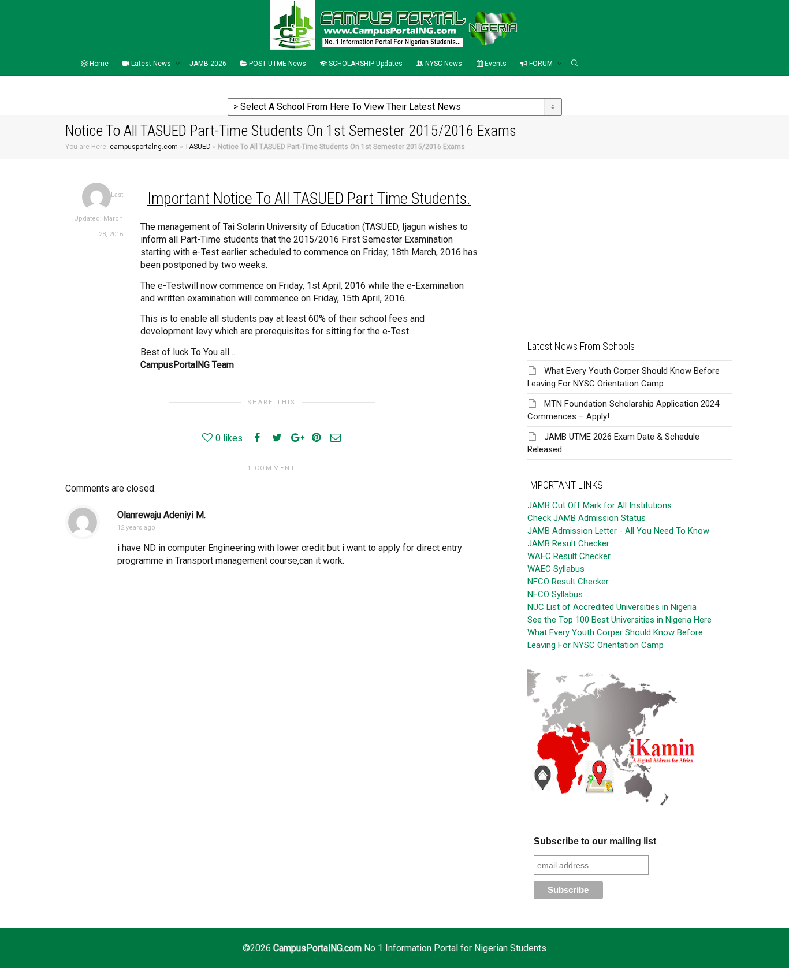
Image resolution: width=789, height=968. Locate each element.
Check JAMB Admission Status (586, 518)
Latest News (151, 63)
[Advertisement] (629, 240)
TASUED (198, 147)
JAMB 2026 (207, 63)
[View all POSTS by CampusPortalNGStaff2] (96, 196)
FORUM (540, 63)
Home (98, 63)
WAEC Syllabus (556, 569)
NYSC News (442, 63)
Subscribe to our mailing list (595, 841)
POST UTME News (276, 63)
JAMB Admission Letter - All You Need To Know (618, 531)
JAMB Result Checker (568, 543)
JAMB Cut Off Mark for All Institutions (599, 505)
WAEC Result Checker (569, 556)
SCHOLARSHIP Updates (365, 63)
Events (495, 63)
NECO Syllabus (555, 594)
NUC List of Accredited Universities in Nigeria (612, 607)
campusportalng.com (144, 147)
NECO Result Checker (568, 581)
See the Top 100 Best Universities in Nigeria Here (619, 620)
